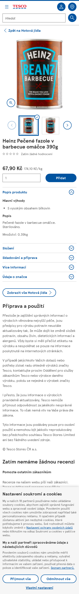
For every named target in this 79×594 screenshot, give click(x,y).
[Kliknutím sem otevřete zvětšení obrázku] (11, 103)
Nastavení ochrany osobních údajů (49, 527)
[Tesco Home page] (20, 7)
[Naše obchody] (72, 7)
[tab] (29, 126)
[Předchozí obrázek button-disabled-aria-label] (12, 125)
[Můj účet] (61, 7)
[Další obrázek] (67, 125)
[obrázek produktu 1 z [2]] (39, 74)
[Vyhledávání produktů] (72, 18)
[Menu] (7, 7)
